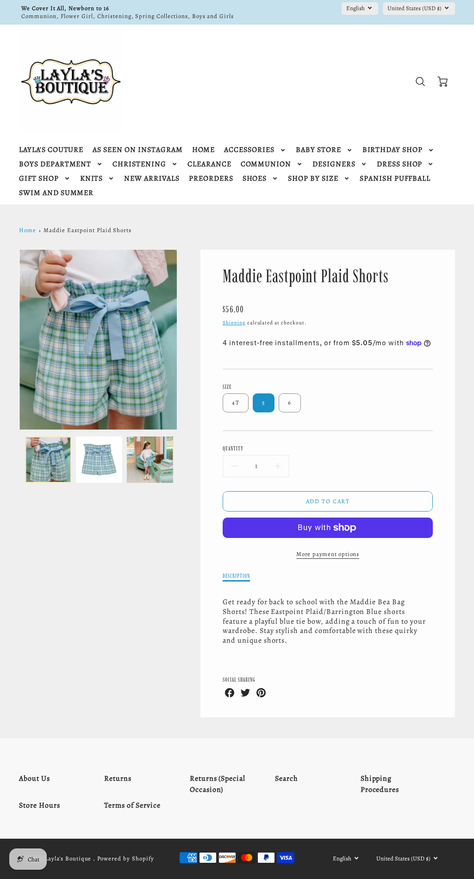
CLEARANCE (209, 164)
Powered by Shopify (125, 858)
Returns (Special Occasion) (217, 784)
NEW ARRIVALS (152, 178)
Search (286, 778)
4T (235, 402)
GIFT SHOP (39, 178)
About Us (34, 778)
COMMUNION (266, 164)
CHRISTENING (139, 164)
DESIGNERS (334, 164)
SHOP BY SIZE (313, 178)
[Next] (184, 340)
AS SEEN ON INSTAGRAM (137, 150)
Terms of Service (132, 805)
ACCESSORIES (249, 150)
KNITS (91, 178)
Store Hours (39, 805)
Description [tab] (236, 575)
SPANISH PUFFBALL (395, 178)
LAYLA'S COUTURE (51, 150)
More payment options (327, 554)
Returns (117, 778)
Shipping (234, 322)
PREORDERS (211, 178)
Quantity (233, 448)
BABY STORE (318, 150)
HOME (203, 150)
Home (27, 230)
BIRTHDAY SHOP (392, 150)
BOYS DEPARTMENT (55, 164)
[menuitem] (51, 150)
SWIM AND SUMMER (56, 193)
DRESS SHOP (400, 164)
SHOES (255, 178)
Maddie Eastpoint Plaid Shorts (87, 230)
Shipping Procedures (380, 784)
